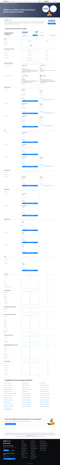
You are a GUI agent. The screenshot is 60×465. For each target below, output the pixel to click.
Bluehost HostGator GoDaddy (10, 393)
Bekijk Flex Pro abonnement (30, 270)
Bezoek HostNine (52, 35)
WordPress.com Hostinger (45, 397)
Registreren (6, 450)
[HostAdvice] (6, 1)
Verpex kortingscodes (43, 450)
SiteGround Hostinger (45, 406)
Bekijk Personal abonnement (48, 99)
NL (55, 1)
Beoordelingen (19, 1)
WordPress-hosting (33, 445)
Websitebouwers (33, 458)
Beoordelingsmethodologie (48, 3)
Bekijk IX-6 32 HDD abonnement (30, 185)
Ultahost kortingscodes (43, 448)
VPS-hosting (32, 450)
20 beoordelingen (42, 35)
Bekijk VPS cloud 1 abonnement (48, 166)
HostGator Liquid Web (27, 397)
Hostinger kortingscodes (43, 446)
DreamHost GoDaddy (9, 404)
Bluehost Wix (25, 391)
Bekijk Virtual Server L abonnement (30, 154)
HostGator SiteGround (27, 393)
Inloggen (12, 450)
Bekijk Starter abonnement (48, 185)
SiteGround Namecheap (9, 406)
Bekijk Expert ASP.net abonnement (30, 126)
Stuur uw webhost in (24, 448)
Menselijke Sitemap (24, 445)
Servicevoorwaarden (24, 457)
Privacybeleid (23, 455)
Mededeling (23, 451)
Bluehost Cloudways (8, 395)
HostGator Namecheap (27, 406)
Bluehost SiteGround (8, 387)
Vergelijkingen (25, 1)
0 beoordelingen (24, 99)
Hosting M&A (9, 458)
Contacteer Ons (24, 443)
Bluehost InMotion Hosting (27, 389)
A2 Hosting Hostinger (27, 395)
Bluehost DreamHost (8, 391)
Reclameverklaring (54, 3)
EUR (52, 1)
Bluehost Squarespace (45, 389)
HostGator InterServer (45, 395)
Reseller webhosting (33, 456)
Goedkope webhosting (34, 448)
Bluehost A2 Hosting (8, 389)
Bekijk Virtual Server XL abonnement (30, 166)
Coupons (30, 45)
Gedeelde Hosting (33, 446)
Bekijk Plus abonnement (30, 230)
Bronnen (30, 1)
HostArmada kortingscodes (44, 445)
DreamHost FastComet (45, 393)
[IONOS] (52, 21)
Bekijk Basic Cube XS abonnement (30, 203)
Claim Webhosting (24, 450)
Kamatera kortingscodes (43, 443)
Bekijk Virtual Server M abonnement (30, 142)
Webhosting (32, 443)
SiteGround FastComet (27, 404)
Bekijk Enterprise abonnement (48, 125)
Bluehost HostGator (44, 391)
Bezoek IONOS (51, 23)
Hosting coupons (36, 1)
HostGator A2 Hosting (45, 404)
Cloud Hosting (33, 453)
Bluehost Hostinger (26, 387)
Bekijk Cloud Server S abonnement (30, 215)
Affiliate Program (24, 446)
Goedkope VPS (33, 451)
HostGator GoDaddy (44, 387)
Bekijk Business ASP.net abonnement (30, 113)
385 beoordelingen (24, 35)
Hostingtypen (13, 1)
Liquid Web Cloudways (9, 397)
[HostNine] (43, 32)
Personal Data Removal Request (25, 454)
